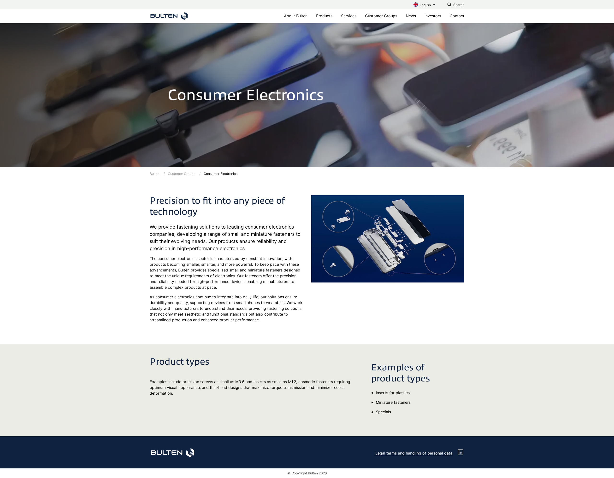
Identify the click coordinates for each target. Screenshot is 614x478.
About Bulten (295, 15)
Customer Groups (381, 15)
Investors (433, 15)
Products (324, 15)
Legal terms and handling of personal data (413, 453)
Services (348, 15)
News (411, 15)
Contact (457, 15)
